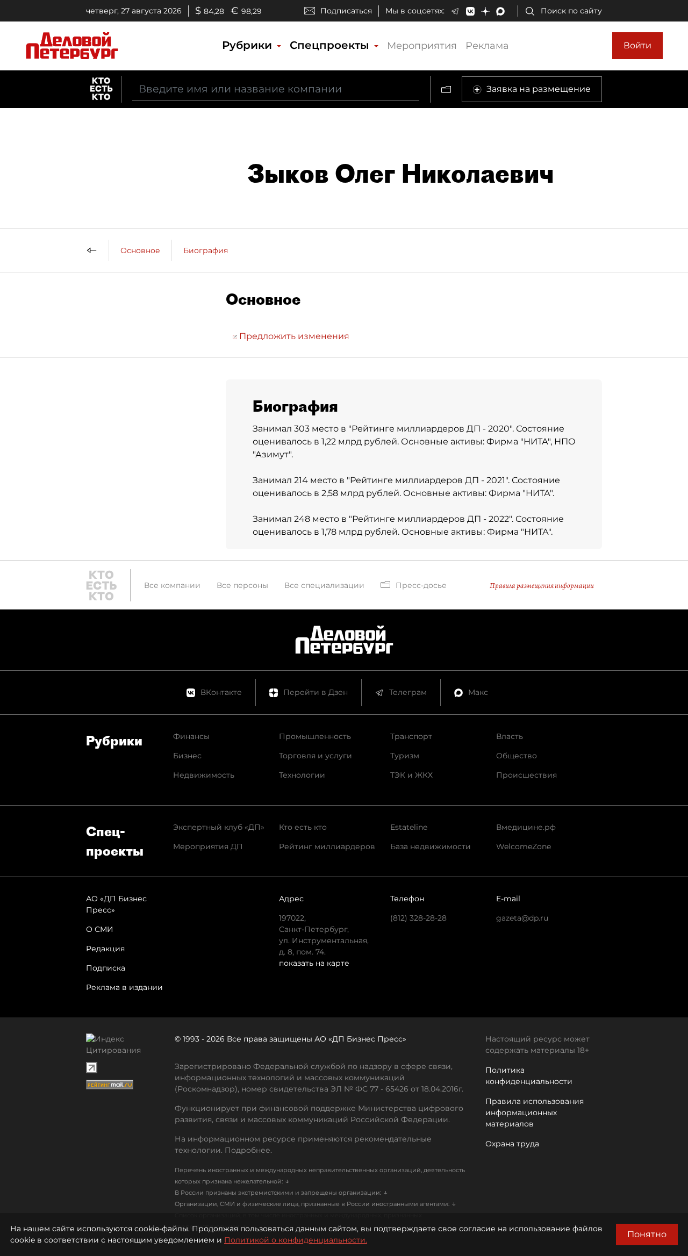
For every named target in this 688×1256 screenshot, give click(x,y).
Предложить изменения (293, 336)
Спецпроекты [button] (331, 45)
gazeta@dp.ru (522, 918)
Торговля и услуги (315, 755)
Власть (509, 736)
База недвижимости (430, 846)
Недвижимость (203, 775)
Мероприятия (422, 46)
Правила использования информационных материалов (534, 1112)
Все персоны (242, 585)
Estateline (408, 827)
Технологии (302, 775)
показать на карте (314, 963)
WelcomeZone (523, 846)
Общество (516, 755)
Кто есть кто (303, 827)
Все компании (172, 585)
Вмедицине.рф (526, 827)
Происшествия (526, 775)
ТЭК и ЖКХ (411, 775)
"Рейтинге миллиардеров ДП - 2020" (430, 429)
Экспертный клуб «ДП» (218, 827)
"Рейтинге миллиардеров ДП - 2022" (430, 519)
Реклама (487, 46)
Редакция (105, 948)
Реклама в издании (124, 987)
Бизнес (187, 755)
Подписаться (346, 11)
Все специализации (324, 585)
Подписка (105, 968)
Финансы (191, 736)
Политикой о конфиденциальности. (295, 1240)
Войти (637, 45)
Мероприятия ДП (208, 846)
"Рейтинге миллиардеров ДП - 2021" (427, 480)
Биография (205, 250)
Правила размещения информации (542, 585)
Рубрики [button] (248, 45)
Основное (140, 250)
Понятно (646, 1234)
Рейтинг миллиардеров (327, 846)
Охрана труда (512, 1144)
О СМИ (99, 929)
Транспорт (411, 736)
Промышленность (315, 736)
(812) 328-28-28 (418, 918)
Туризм (404, 755)
